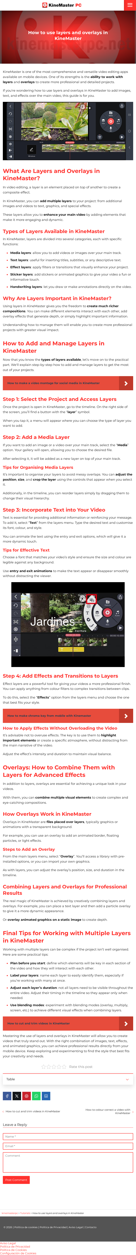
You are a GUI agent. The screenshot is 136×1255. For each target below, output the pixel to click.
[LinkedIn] (46, 1096)
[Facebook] (7, 1096)
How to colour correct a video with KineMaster (108, 1111)
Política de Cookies (13, 1250)
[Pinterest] (26, 1096)
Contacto (91, 1227)
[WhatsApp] (36, 1096)
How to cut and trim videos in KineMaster (33, 1111)
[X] (17, 1096)
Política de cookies (26, 1227)
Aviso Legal (76, 1227)
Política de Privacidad (53, 1227)
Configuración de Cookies (18, 1253)
